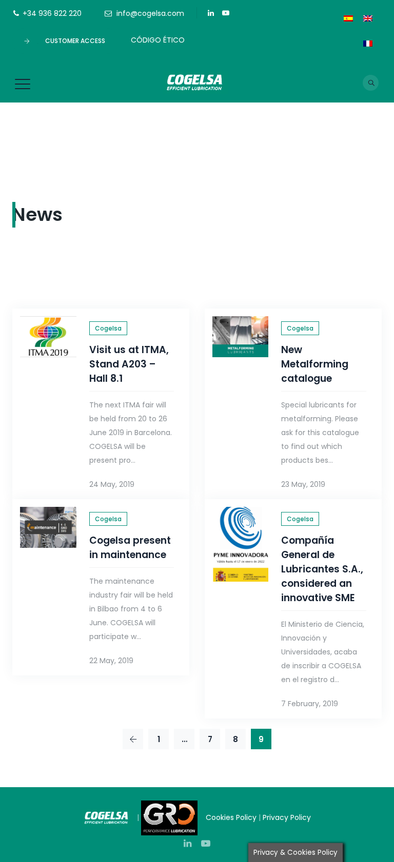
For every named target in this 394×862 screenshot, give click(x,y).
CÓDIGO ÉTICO (158, 40)
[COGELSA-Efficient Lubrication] (196, 81)
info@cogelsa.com (150, 13)
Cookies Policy (231, 817)
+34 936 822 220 (52, 13)
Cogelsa (108, 328)
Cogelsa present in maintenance (130, 547)
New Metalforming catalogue (314, 364)
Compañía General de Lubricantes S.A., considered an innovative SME (322, 569)
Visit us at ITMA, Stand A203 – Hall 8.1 (129, 364)
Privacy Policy (288, 817)
